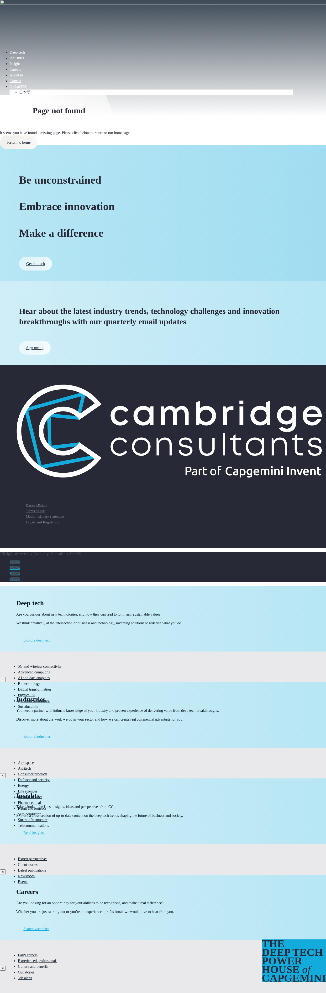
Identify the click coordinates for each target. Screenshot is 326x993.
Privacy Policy (36, 505)
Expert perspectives (32, 859)
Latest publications (32, 870)
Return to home (19, 142)
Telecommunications (33, 825)
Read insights (33, 833)
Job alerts (25, 978)
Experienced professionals (37, 961)
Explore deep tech (37, 640)
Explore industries (37, 736)
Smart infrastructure (32, 820)
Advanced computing (34, 672)
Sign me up (34, 348)
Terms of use (35, 511)
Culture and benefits (33, 966)
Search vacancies (36, 929)
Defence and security (34, 780)
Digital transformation (34, 689)
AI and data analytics (34, 678)
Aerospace (26, 763)
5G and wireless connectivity (40, 666)
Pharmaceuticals (30, 803)
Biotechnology (29, 684)
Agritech (24, 768)
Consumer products (32, 774)
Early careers (27, 955)
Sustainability (28, 706)
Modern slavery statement (45, 516)
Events (23, 882)
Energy (23, 785)
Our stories (26, 972)
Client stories (27, 865)
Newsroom (26, 876)
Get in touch (35, 264)
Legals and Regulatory (42, 522)
